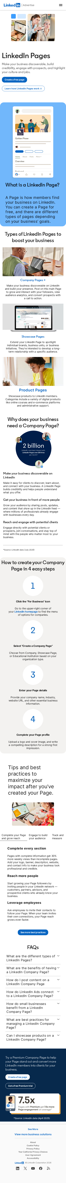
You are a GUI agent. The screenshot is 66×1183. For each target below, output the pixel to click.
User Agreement (33, 1155)
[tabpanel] (33, 884)
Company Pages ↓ (33, 280)
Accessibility (33, 1158)
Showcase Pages (33, 336)
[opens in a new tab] (18, 1169)
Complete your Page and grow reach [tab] (14, 836)
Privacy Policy (33, 1148)
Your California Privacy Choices (33, 1152)
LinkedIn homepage (26, 611)
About (33, 1142)
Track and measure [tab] (58, 836)
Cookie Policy (33, 1145)
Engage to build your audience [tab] (38, 836)
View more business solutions (33, 1134)
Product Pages (33, 390)
